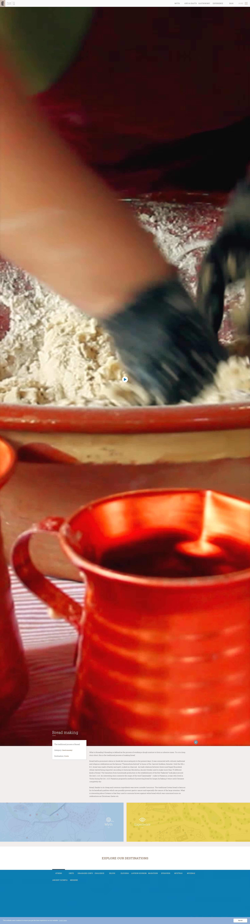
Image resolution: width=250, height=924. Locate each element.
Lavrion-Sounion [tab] (139, 873)
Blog (231, 3)
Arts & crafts (190, 3)
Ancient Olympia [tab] (60, 880)
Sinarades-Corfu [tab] (85, 873)
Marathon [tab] (153, 873)
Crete (66, 756)
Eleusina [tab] (125, 873)
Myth (177, 3)
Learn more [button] (63, 920)
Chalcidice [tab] (99, 873)
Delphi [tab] (112, 873)
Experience (218, 3)
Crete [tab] (71, 873)
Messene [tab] (74, 880)
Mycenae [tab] (191, 873)
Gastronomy (204, 3)
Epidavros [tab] (165, 873)
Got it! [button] (240, 920)
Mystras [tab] (178, 873)
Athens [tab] (58, 873)
